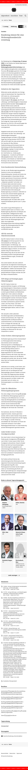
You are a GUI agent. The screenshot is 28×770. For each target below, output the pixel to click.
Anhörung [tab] (14, 26)
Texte (21, 16)
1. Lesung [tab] (5, 26)
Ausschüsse (14, 16)
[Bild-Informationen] (11, 498)
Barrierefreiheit (4, 753)
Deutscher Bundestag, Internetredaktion (12, 736)
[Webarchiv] (14, 10)
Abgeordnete (5, 16)
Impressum (19, 753)
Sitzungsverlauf (5, 726)
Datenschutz (12, 753)
